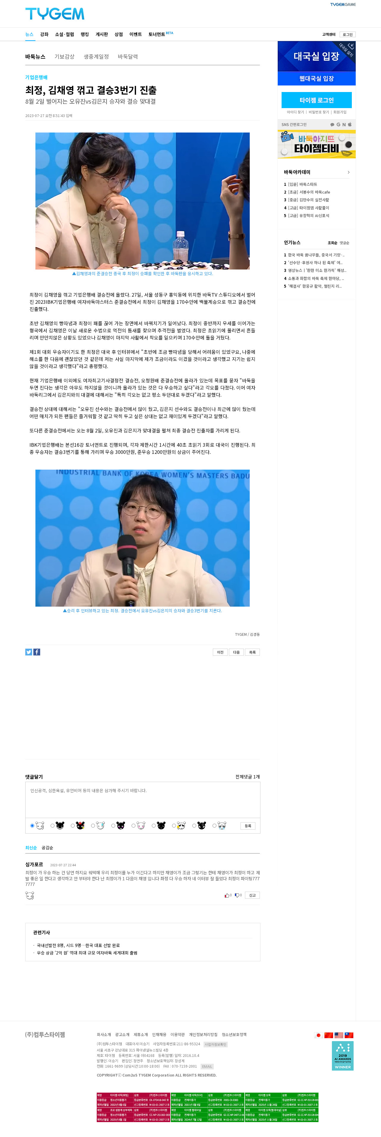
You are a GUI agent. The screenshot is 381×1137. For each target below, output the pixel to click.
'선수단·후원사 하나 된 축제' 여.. (313, 262)
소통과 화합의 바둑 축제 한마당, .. (314, 278)
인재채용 (159, 1034)
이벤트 (135, 34)
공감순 (47, 848)
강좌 (44, 34)
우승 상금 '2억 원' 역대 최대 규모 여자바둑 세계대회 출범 (87, 953)
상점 (119, 34)
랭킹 (85, 34)
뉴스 (29, 34)
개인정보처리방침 (203, 1034)
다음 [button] (236, 652)
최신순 (31, 848)
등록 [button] (248, 825)
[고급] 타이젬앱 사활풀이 (306, 208)
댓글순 (344, 242)
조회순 (333, 242)
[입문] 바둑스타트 (300, 184)
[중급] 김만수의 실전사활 (306, 200)
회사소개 (104, 1034)
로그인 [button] (348, 34)
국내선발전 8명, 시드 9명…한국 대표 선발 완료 (78, 945)
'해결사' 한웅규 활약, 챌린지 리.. (313, 286)
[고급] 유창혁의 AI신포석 (306, 215)
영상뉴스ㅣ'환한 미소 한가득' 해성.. (315, 270)
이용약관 (178, 1034)
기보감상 (64, 56)
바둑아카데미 (297, 171)
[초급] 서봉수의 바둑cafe (307, 192)
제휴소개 (141, 1034)
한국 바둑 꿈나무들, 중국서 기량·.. (314, 255)
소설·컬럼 (64, 34)
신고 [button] (252, 895)
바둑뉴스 (35, 56)
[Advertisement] (142, 707)
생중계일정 (96, 56)
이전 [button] (220, 652)
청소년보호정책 (234, 1034)
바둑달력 (128, 56)
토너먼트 (157, 34)
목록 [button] (252, 652)
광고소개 (122, 1034)
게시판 (102, 34)
